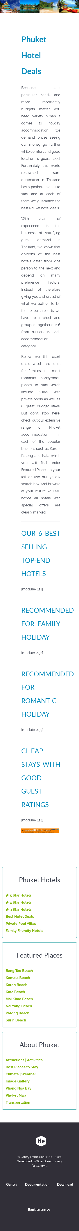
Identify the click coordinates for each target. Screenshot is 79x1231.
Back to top (37, 1210)
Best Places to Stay (22, 1067)
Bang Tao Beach (19, 971)
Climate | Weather (21, 1074)
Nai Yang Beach (19, 1006)
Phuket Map (16, 1095)
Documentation (37, 1184)
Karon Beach (16, 985)
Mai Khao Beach (19, 999)
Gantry (11, 1184)
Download (65, 1184)
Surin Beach (16, 1020)
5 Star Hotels (20, 895)
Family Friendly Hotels (24, 931)
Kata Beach (15, 992)
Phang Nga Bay (18, 1088)
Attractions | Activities (24, 1060)
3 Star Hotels (20, 909)
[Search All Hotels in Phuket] (40, 831)
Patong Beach (17, 1013)
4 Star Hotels (20, 902)
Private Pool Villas (21, 924)
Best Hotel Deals (20, 916)
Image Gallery (18, 1081)
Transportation (18, 1102)
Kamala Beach (18, 978)
